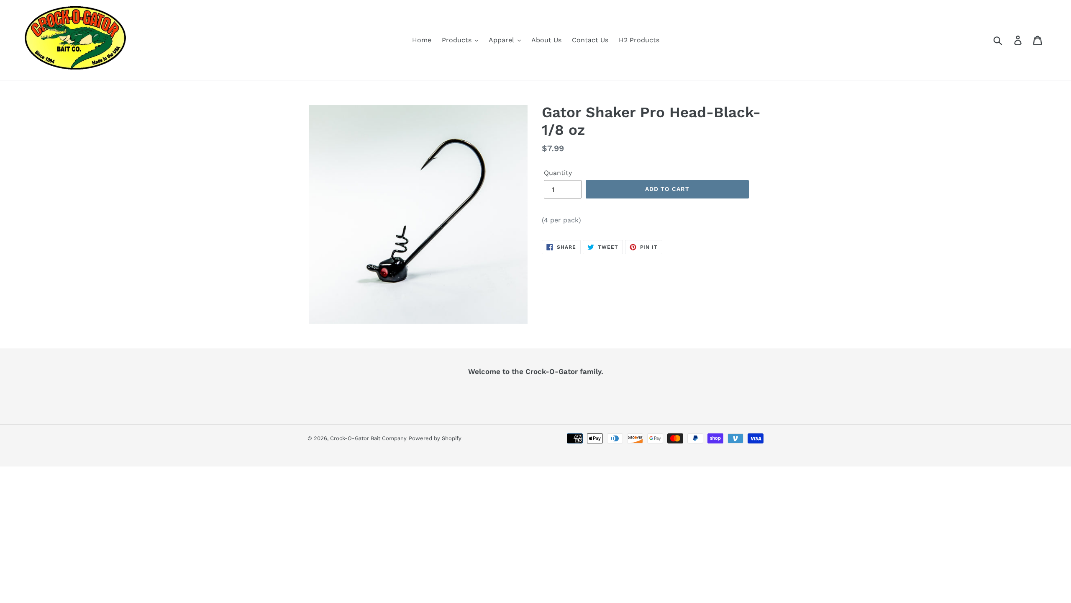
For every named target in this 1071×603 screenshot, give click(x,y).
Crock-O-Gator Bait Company (368, 438)
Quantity (558, 173)
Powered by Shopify (435, 438)
